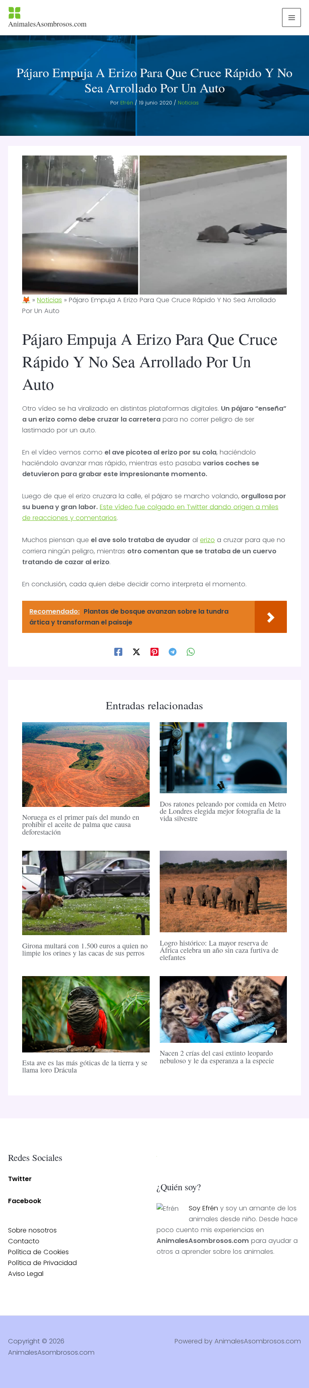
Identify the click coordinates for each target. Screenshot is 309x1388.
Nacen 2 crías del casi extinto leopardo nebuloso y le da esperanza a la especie (217, 1056)
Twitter (20, 1178)
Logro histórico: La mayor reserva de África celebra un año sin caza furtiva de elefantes (219, 950)
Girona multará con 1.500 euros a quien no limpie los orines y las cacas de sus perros (85, 949)
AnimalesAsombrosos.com (47, 24)
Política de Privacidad (42, 1262)
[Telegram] (173, 651)
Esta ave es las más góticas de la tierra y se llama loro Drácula (84, 1066)
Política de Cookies (38, 1252)
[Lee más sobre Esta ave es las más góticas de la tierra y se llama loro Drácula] (85, 1013)
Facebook (24, 1201)
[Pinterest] (154, 651)
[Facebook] (118, 651)
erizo (207, 540)
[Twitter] (136, 651)
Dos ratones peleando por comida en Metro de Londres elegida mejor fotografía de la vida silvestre (223, 811)
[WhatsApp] (191, 651)
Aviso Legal (25, 1273)
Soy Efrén (203, 1208)
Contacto (23, 1241)
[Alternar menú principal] (291, 17)
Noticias (188, 102)
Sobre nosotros (32, 1230)
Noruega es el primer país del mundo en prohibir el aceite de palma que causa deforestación (80, 824)
